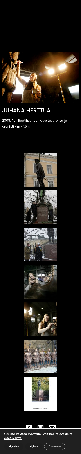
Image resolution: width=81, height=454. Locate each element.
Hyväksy (14, 446)
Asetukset (55, 446)
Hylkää (34, 446)
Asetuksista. (13, 438)
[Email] (52, 428)
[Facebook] (28, 428)
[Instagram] (40, 428)
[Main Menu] (72, 7)
